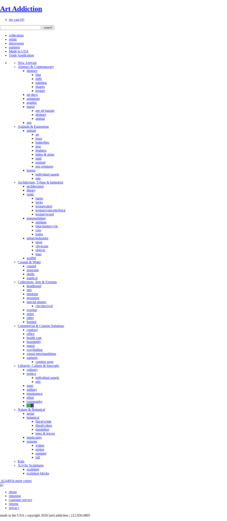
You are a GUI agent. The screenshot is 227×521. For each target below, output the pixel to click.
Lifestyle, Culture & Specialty (38, 366)
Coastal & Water (29, 262)
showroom (16, 43)
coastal (31, 266)
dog (38, 146)
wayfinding (35, 350)
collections (16, 35)
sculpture (33, 469)
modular (32, 294)
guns (30, 385)
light (38, 79)
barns (39, 198)
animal (40, 118)
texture (40, 91)
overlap (32, 310)
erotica (31, 374)
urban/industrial (37, 238)
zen (29, 122)
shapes (40, 87)
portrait (40, 162)
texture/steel (43, 206)
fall (37, 457)
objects (40, 250)
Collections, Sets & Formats (37, 282)
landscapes (34, 437)
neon (38, 242)
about (13, 492)
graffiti (31, 258)
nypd (30, 405)
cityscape (41, 246)
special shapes (36, 302)
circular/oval (44, 306)
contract (32, 330)
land (38, 158)
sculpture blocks (38, 473)
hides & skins (44, 154)
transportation (36, 218)
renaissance (35, 393)
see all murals (44, 110)
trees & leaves (45, 433)
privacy (14, 508)
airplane (41, 222)
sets (38, 178)
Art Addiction (21, 9)
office (31, 334)
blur (38, 75)
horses (31, 170)
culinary (32, 370)
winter (39, 445)
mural (31, 106)
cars (38, 230)
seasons (32, 441)
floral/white (43, 421)
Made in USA (19, 51)
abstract (32, 71)
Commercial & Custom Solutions (41, 326)
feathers (40, 150)
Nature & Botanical (31, 409)
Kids (21, 461)
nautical (32, 278)
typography (35, 401)
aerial (30, 413)
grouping (33, 298)
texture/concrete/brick (50, 210)
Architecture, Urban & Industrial (40, 182)
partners (14, 47)
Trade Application (21, 55)
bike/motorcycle (46, 226)
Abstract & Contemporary (36, 67)
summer (41, 453)
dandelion (42, 429)
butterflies (42, 142)
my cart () (16, 19)
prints (13, 39)
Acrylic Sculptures (31, 465)
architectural (35, 186)
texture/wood (44, 214)
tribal (30, 397)
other (30, 318)
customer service (20, 500)
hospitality (34, 342)
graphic (32, 103)
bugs (38, 138)
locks (39, 202)
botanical (33, 417)
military (32, 389)
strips (30, 314)
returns (13, 504)
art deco (32, 95)
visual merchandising (41, 354)
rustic (30, 194)
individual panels (47, 174)
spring (39, 449)
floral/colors (43, 425)
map (38, 254)
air (37, 134)
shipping (15, 496)
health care (34, 338)
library (31, 190)
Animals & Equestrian (33, 126)
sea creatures (44, 166)
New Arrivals (27, 63)
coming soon (44, 362)
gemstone (33, 99)
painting (41, 83)
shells (30, 274)
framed (31, 322)
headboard (34, 286)
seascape (33, 270)
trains (39, 234)
